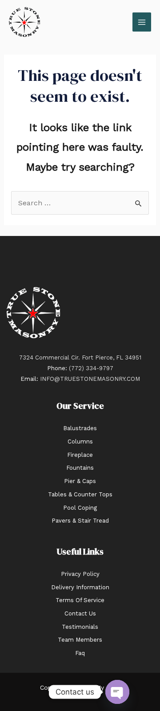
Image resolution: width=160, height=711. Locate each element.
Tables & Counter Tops (80, 494)
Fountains (80, 467)
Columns (80, 441)
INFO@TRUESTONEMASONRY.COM (90, 378)
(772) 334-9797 (91, 368)
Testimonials (80, 626)
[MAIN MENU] (141, 21)
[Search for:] (80, 203)
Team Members (80, 639)
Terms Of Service (80, 600)
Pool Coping (80, 507)
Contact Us (80, 613)
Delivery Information (80, 587)
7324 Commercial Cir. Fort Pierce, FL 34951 (80, 357)
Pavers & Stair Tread (80, 520)
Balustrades (80, 428)
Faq (80, 653)
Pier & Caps (80, 481)
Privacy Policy (80, 574)
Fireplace (80, 454)
